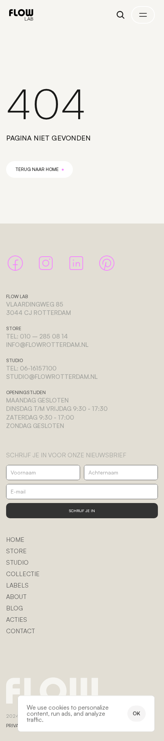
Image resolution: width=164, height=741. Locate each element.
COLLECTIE (23, 574)
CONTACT (20, 631)
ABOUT (16, 596)
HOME (15, 539)
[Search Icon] (120, 14)
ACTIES (16, 619)
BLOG (14, 608)
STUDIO (17, 562)
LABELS (17, 585)
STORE (16, 551)
